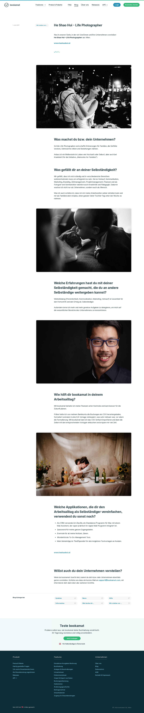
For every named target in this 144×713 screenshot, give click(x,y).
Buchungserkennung (61, 681)
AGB (96, 672)
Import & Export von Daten (63, 678)
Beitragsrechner (59, 690)
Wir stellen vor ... (41, 25)
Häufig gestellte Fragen (21, 666)
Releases (96, 5)
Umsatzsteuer (59, 672)
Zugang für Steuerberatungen (64, 696)
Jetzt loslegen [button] (72, 638)
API (104, 5)
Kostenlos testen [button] (131, 5)
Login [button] (117, 5)
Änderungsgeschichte (61, 687)
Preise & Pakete (55, 5)
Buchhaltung (58, 666)
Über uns (85, 5)
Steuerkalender (59, 693)
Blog (76, 5)
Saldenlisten (58, 684)
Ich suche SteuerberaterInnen (23, 669)
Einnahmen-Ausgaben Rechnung (65, 663)
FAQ (69, 5)
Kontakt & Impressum (102, 675)
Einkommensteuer (60, 675)
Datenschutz (99, 669)
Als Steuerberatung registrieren (24, 672)
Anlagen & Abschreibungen (63, 669)
